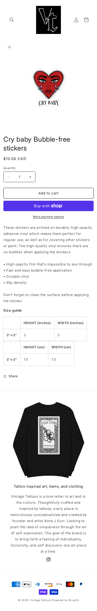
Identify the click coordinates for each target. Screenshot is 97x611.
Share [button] (13, 376)
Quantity (9, 168)
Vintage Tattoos (41, 600)
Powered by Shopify (65, 600)
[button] (12, 20)
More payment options (48, 216)
